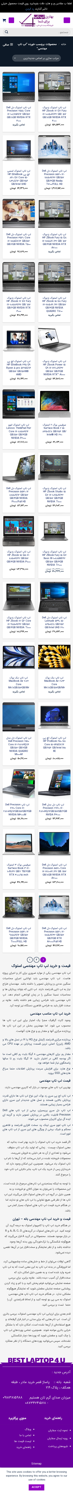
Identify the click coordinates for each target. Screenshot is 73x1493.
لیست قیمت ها (22, 1441)
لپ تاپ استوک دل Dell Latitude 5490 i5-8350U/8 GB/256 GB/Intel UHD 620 (54, 622)
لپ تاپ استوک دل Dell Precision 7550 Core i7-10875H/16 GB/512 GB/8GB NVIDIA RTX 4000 (18, 114)
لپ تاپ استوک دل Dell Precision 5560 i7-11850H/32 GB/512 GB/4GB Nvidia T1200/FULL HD (54, 177)
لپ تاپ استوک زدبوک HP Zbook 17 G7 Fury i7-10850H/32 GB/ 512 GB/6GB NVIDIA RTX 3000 (19, 304)
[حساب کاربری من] (11, 20)
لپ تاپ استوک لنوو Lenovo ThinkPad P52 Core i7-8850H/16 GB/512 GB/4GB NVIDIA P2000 (18, 431)
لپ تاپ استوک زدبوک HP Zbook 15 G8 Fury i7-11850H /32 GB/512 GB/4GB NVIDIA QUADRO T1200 (54, 304)
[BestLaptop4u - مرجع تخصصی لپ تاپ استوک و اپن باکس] (36, 20)
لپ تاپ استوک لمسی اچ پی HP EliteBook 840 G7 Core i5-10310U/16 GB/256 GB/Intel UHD (18, 177)
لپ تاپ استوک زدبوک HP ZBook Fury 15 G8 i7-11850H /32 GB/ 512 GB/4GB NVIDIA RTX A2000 (54, 241)
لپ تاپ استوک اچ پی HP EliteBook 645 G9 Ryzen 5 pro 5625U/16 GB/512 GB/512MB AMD (18, 368)
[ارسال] (6, 32)
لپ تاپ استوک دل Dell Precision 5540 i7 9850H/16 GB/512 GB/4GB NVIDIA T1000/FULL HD (18, 935)
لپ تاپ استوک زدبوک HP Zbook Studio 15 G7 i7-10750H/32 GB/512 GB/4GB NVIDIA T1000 (54, 495)
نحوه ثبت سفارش (58, 1430)
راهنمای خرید (23, 1447)
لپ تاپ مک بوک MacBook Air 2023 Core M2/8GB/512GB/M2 (54, 682)
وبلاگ (28, 1429)
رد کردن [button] (30, 9)
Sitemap (36, 1464)
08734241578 (35, 1403)
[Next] (30, 960)
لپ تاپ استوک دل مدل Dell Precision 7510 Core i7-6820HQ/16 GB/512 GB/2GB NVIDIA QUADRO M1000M (18, 746)
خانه (63, 44)
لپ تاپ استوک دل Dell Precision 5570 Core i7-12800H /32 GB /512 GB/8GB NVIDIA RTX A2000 (54, 871)
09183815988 (12, 1397)
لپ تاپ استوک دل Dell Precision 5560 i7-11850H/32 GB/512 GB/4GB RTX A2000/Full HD (54, 935)
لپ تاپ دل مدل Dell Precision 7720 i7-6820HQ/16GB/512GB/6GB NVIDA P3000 (53, 809)
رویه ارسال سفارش (57, 1438)
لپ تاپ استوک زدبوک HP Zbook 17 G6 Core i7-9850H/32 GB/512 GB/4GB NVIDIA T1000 (18, 622)
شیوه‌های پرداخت (58, 1446)
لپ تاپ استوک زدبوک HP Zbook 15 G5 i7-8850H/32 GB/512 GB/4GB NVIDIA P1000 (19, 556)
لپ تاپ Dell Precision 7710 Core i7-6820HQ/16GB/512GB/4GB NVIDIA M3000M (17, 809)
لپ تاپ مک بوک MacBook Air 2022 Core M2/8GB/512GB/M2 (18, 682)
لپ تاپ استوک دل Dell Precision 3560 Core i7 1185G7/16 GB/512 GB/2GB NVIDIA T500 (18, 239)
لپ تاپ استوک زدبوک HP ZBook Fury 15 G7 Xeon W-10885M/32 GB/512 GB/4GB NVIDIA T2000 (54, 558)
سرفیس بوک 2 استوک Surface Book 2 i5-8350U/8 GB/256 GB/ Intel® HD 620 (54, 430)
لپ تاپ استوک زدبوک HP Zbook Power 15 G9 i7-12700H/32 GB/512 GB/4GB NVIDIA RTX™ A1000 (54, 368)
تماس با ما (25, 1435)
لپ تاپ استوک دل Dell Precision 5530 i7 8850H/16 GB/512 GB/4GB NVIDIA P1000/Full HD (18, 495)
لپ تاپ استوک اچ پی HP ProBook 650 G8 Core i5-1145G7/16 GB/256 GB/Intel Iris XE (54, 744)
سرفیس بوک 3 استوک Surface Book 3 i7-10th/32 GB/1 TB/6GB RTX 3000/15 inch (19, 870)
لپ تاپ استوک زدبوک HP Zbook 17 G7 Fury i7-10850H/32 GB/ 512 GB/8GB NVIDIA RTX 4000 (54, 114)
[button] (67, 20)
